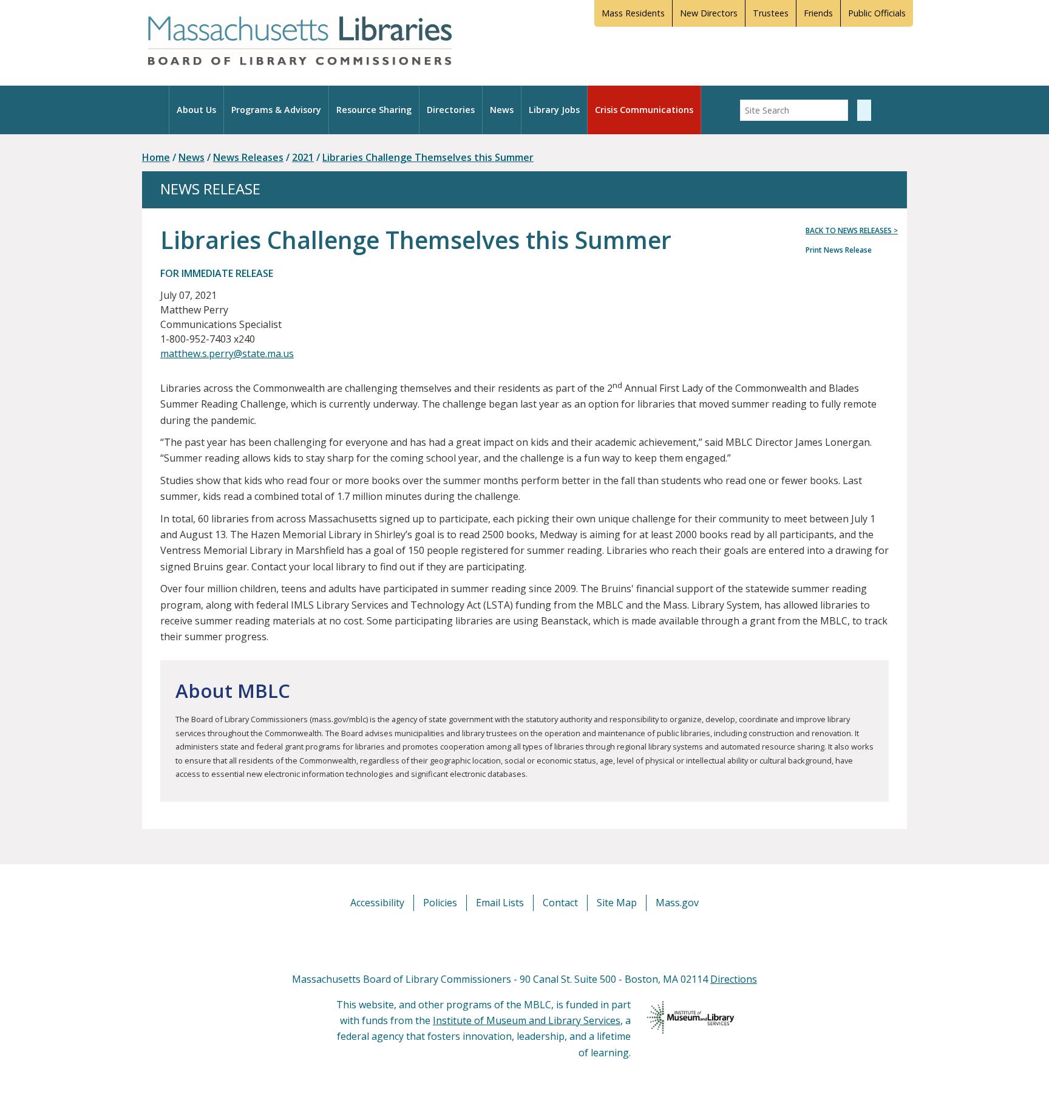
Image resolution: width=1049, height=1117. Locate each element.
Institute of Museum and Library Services (526, 1020)
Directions (733, 979)
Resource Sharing (374, 109)
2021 (303, 157)
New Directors (709, 13)
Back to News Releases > (852, 230)
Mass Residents (633, 13)
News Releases (248, 157)
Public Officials (877, 13)
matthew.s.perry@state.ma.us (227, 353)
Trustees (771, 13)
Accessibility (377, 902)
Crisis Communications (644, 109)
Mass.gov (677, 902)
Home (156, 157)
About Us (196, 109)
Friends (818, 13)
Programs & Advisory (276, 109)
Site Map (617, 902)
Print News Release (839, 250)
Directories (451, 109)
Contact (560, 902)
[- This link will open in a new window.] (538, 941)
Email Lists (500, 902)
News (502, 109)
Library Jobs (554, 109)
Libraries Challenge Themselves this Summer (428, 157)
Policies (440, 902)
